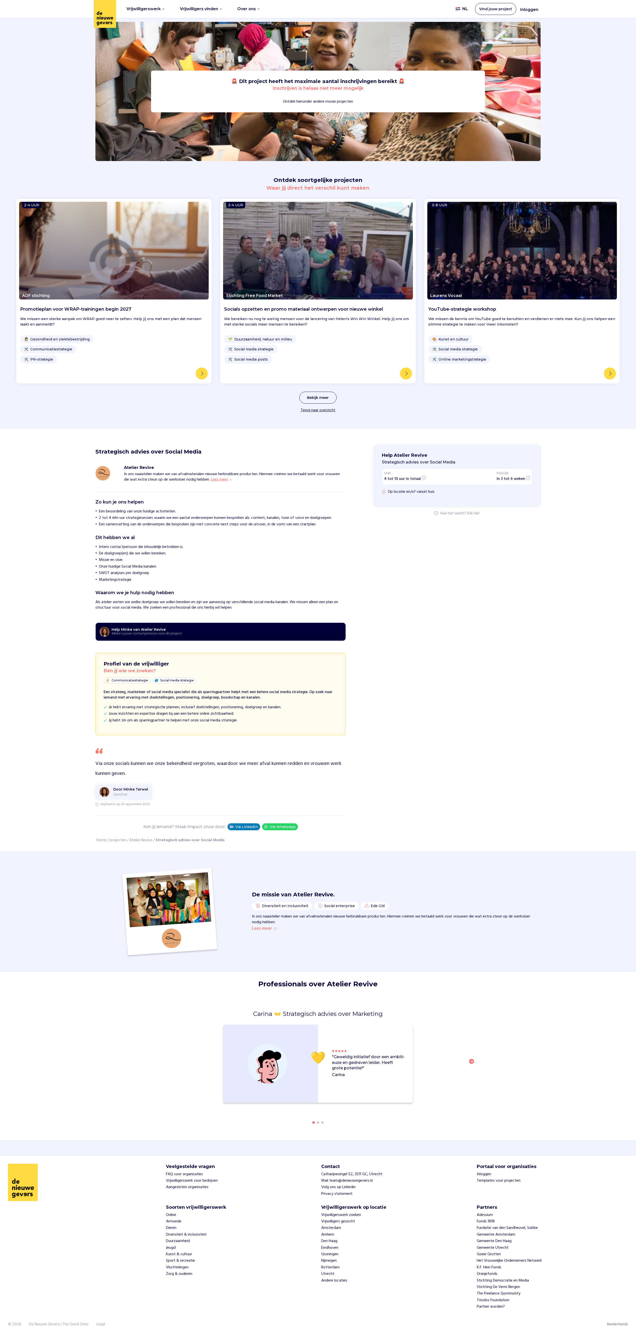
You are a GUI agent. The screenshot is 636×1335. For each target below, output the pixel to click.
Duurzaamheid (178, 1241)
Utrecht (327, 1274)
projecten (118, 840)
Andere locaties (334, 1280)
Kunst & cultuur (179, 1254)
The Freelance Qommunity (498, 1293)
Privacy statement (337, 1194)
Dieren (171, 1228)
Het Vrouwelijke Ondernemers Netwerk (509, 1260)
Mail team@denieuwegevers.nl (347, 1180)
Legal (100, 1324)
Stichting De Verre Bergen (498, 1287)
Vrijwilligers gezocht (338, 1221)
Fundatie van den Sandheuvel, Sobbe (507, 1228)
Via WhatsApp (283, 827)
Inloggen (529, 9)
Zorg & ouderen (179, 1274)
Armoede (173, 1221)
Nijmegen (329, 1260)
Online (171, 1215)
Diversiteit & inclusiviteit (186, 1234)
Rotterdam (330, 1267)
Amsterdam (331, 1228)
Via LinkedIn (246, 827)
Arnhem (327, 1234)
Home (101, 840)
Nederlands (617, 1324)
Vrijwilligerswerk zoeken (341, 1215)
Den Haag (329, 1241)
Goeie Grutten (489, 1254)
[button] (473, 1064)
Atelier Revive (140, 840)
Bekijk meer (318, 397)
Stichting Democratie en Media (503, 1280)
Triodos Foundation (493, 1300)
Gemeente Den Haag (494, 1241)
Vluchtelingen (177, 1267)
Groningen (329, 1254)
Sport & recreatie (180, 1260)
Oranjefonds (487, 1274)
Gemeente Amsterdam (496, 1234)
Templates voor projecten (498, 1180)
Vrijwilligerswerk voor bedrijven (192, 1180)
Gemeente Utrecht (493, 1248)
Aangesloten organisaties (187, 1187)
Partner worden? (491, 1306)
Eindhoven (329, 1248)
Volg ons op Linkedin (338, 1187)
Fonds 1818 (486, 1221)
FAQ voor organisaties (184, 1174)
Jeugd (171, 1248)
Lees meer (262, 928)
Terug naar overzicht (318, 410)
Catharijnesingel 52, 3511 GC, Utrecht (351, 1174)
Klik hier (473, 514)
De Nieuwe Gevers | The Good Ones (58, 1324)
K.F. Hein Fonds (489, 1267)
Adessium (485, 1215)
